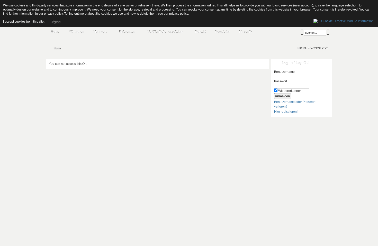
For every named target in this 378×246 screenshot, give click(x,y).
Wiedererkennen (290, 91)
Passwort (280, 81)
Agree (56, 21)
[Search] (302, 32)
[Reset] (328, 32)
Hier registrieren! (286, 111)
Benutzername (284, 72)
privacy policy (178, 13)
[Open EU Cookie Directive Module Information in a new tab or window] (343, 20)
